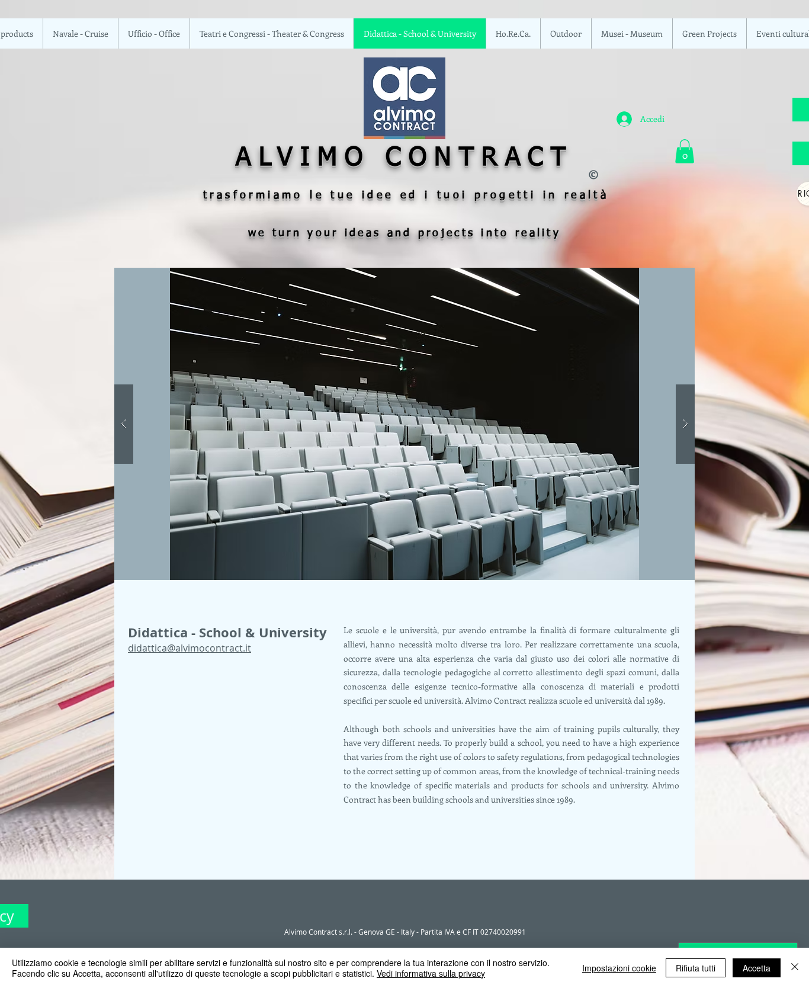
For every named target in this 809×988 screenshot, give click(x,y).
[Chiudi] (795, 968)
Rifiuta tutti (695, 968)
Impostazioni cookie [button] (619, 968)
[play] (663, 277)
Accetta (757, 968)
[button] (685, 151)
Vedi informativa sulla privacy (431, 973)
